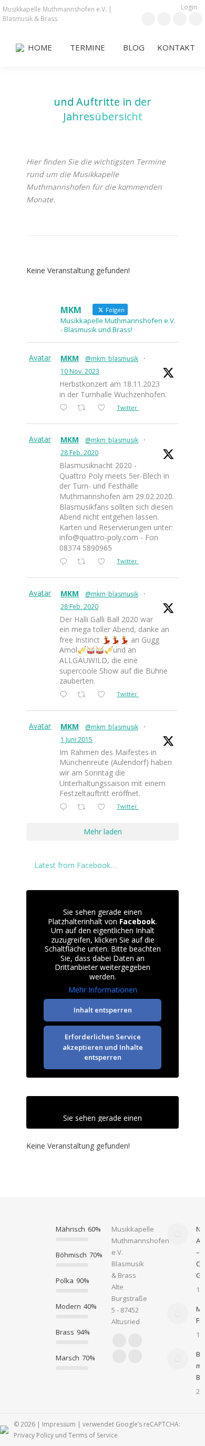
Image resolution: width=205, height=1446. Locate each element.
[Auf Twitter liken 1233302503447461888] (104, 562)
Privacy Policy (34, 1435)
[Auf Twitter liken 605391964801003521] (104, 807)
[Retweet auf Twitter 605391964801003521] (84, 807)
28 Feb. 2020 (79, 452)
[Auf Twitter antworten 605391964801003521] (66, 807)
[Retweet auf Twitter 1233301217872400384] (84, 695)
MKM (69, 358)
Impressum (59, 1424)
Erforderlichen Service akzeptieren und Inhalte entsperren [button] (103, 1047)
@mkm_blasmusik (111, 358)
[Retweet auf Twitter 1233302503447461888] (84, 562)
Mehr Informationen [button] (102, 990)
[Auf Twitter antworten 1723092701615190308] (66, 408)
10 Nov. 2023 (79, 371)
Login (189, 7)
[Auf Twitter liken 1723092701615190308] (104, 408)
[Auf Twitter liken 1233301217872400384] (104, 695)
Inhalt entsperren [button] (103, 1010)
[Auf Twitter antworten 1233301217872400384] (66, 695)
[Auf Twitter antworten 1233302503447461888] (66, 562)
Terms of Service (93, 1435)
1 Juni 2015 (76, 739)
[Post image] (177, 1233)
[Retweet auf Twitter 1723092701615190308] (84, 408)
